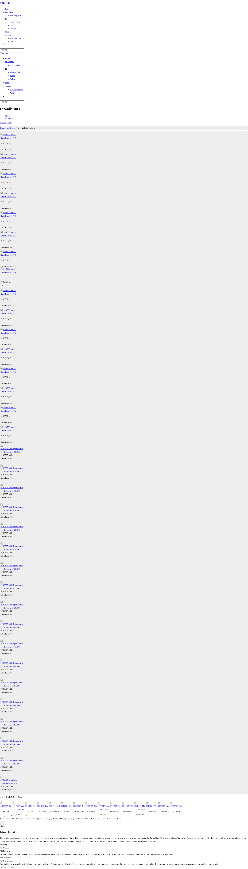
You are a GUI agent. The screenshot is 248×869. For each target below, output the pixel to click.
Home (2, 128)
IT (6, 69)
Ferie (18, 128)
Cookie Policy (16, 72)
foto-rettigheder (5, 123)
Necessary (6, 848)
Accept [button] (102, 819)
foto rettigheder (16, 65)
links (7, 83)
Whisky (13, 93)
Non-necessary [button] (5, 858)
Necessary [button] (3, 845)
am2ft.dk (5, 2)
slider (12, 76)
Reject (109, 819)
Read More (117, 819)
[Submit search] (25, 102)
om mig (8, 86)
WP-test (13, 79)
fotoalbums (9, 62)
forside (8, 58)
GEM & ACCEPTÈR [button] (8, 867)
